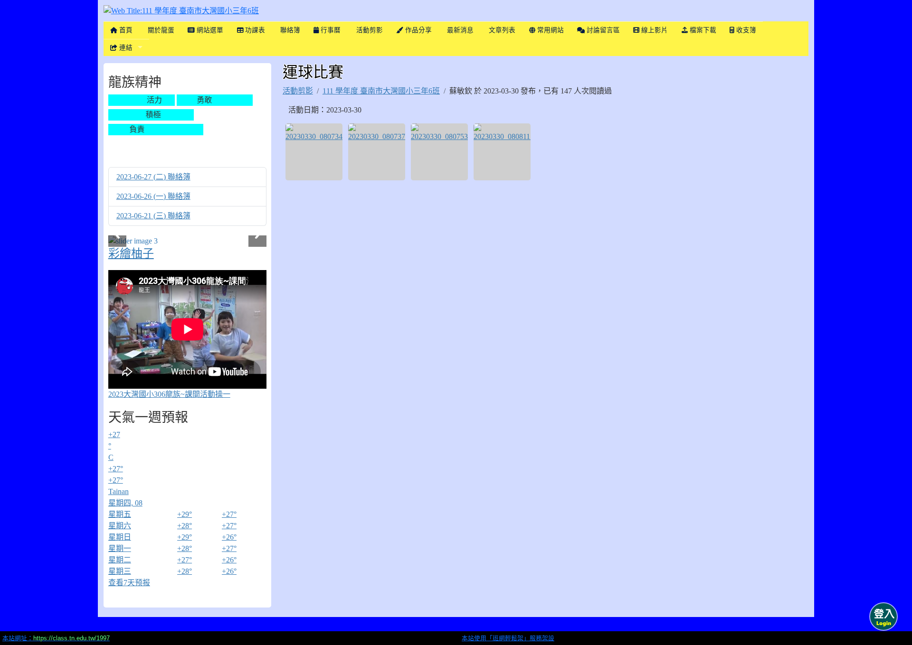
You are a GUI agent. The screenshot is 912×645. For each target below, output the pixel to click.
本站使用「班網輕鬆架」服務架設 (508, 638)
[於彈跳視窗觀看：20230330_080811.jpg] (502, 151)
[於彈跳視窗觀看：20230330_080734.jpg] (313, 151)
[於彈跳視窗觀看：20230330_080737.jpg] (376, 151)
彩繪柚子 (131, 253)
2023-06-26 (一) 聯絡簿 (153, 196)
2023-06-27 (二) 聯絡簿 (153, 177)
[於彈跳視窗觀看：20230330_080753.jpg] (439, 151)
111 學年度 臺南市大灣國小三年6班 (381, 91)
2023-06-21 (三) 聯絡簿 (153, 216)
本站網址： (56, 638)
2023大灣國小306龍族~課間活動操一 (169, 394)
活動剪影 (298, 91)
